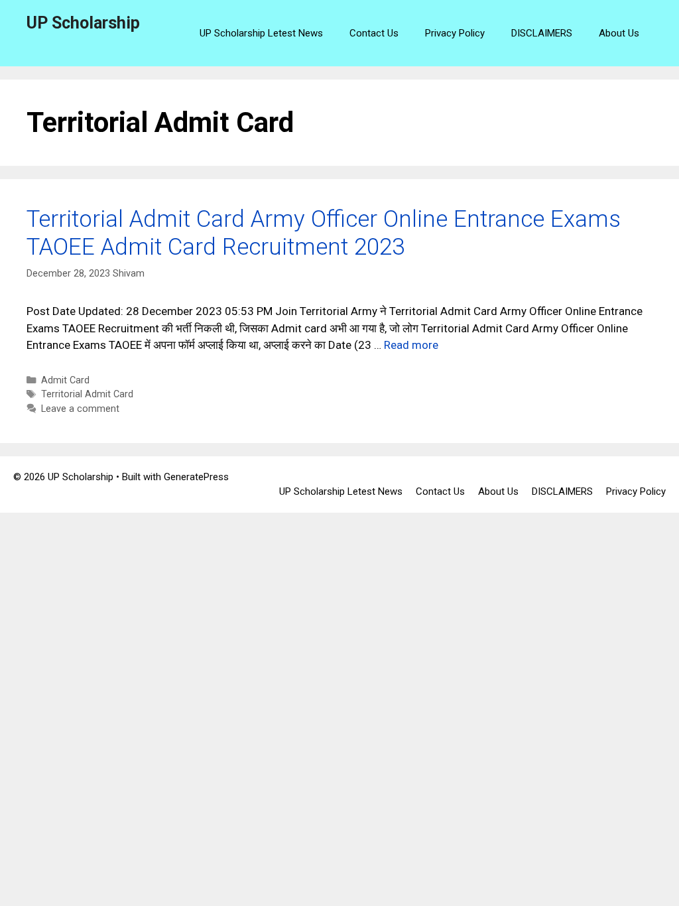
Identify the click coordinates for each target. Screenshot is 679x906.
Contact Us (374, 33)
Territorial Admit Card (87, 394)
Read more (411, 345)
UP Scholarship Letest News (261, 33)
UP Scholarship (83, 22)
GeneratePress (196, 477)
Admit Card (65, 380)
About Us (619, 33)
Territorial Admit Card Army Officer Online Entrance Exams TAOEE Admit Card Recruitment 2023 (324, 233)
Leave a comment (80, 409)
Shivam (129, 273)
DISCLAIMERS (541, 33)
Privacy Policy (455, 33)
